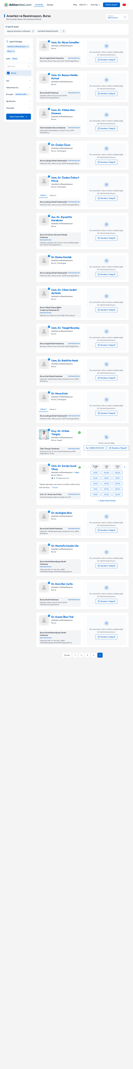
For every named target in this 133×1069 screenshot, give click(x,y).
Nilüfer (59, 475)
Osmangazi (61, 151)
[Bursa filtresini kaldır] (13, 51)
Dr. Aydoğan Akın (61, 512)
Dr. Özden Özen (60, 144)
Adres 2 (53, 195)
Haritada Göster (74, 58)
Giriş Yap (94, 5)
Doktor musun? (111, 5)
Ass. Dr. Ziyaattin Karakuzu (61, 218)
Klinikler (50, 5)
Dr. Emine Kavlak (61, 257)
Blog (75, 5)
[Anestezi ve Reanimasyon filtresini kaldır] (28, 46)
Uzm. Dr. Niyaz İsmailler (65, 42)
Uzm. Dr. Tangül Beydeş (65, 327)
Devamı (55, 487)
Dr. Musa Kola (59, 393)
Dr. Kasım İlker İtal (62, 616)
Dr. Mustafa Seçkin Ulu (65, 545)
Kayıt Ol (82, 5)
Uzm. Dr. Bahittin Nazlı (64, 360)
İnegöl (59, 440)
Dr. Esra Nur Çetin (62, 583)
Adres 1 (43, 195)
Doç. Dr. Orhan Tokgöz (60, 432)
